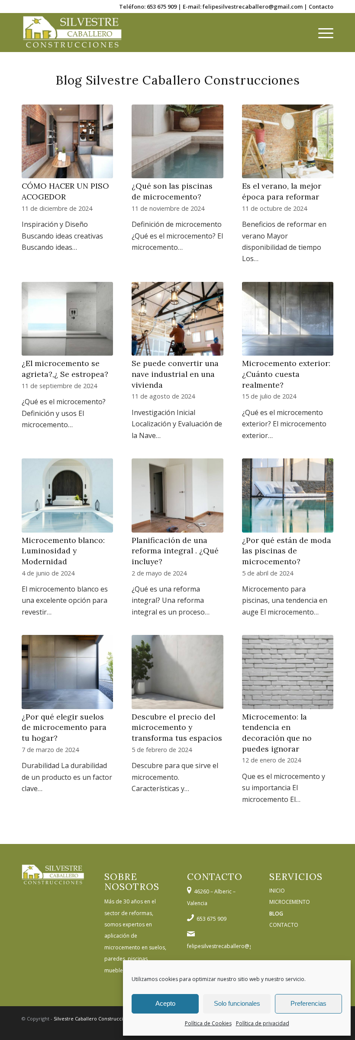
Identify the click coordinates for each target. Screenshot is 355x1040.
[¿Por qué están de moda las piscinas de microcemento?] (287, 495)
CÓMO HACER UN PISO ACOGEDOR (65, 191)
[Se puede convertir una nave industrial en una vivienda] (177, 319)
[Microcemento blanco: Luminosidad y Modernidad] (67, 495)
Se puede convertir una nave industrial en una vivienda (175, 373)
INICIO (277, 890)
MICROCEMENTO (289, 902)
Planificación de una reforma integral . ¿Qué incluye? (175, 550)
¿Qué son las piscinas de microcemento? (172, 191)
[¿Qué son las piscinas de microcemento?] (177, 142)
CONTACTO (283, 925)
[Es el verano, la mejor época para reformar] (287, 142)
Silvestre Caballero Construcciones (94, 1018)
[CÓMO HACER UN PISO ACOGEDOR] (67, 142)
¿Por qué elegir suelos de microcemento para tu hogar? (64, 727)
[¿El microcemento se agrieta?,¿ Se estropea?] (67, 319)
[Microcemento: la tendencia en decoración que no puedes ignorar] (287, 672)
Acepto (165, 1003)
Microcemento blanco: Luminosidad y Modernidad (63, 550)
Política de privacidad (262, 1023)
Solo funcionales (237, 1003)
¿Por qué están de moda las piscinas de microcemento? (286, 550)
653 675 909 (162, 6)
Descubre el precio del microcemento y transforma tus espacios (177, 727)
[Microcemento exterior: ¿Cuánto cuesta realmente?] (287, 319)
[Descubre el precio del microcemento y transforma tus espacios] (177, 672)
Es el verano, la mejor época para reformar (281, 191)
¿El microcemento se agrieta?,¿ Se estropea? (65, 368)
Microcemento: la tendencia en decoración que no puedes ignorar (277, 733)
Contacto (321, 6)
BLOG (276, 913)
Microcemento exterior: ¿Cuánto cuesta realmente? (286, 373)
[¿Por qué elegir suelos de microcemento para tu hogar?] (67, 672)
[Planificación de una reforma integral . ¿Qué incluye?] (177, 495)
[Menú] (321, 32)
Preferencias (308, 1003)
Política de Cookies (208, 1023)
